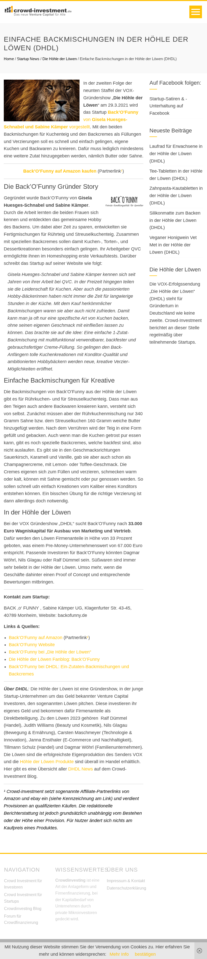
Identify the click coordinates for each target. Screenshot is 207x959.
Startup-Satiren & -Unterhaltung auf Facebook (168, 106)
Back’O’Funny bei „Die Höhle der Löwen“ (50, 651)
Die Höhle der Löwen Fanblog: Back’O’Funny (54, 659)
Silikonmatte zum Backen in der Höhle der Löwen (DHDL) (174, 220)
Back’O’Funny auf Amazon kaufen (59, 171)
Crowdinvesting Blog (22, 908)
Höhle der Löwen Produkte (47, 761)
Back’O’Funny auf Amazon (35, 637)
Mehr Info (119, 954)
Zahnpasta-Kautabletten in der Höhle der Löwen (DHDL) (176, 195)
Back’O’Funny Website (32, 644)
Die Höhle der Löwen (59, 59)
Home (9, 59)
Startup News (28, 59)
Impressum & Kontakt (126, 881)
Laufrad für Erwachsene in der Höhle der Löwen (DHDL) (175, 153)
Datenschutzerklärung (126, 888)
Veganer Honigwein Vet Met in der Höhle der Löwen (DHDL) (173, 245)
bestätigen (145, 954)
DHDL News (80, 768)
